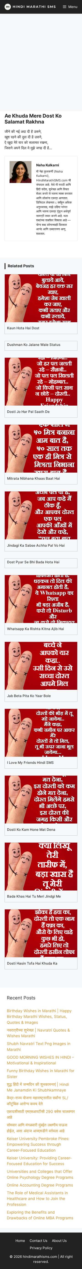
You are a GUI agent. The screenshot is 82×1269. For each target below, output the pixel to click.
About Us (59, 1240)
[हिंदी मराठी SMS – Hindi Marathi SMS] (29, 7)
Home (20, 1240)
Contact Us (38, 1240)
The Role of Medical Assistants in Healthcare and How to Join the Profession (37, 1199)
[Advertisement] (41, 62)
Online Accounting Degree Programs (40, 1185)
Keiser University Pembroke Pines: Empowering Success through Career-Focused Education (38, 1144)
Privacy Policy (41, 1248)
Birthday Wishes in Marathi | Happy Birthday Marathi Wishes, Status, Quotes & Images (39, 1017)
